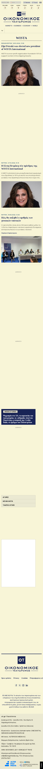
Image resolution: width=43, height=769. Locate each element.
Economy (26, 26)
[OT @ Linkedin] (27, 685)
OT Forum (34, 2)
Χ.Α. (1, 30)
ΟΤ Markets (27, 2)
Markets (8, 26)
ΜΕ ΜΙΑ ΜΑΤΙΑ (8, 501)
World (35, 26)
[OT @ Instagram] (23, 685)
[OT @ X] (20, 685)
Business (17, 26)
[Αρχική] (21, 660)
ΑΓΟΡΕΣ (6, 497)
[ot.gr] (21, 17)
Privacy (16, 678)
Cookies (24, 678)
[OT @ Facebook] (16, 685)
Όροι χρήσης (6, 678)
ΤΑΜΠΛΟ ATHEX (9, 505)
